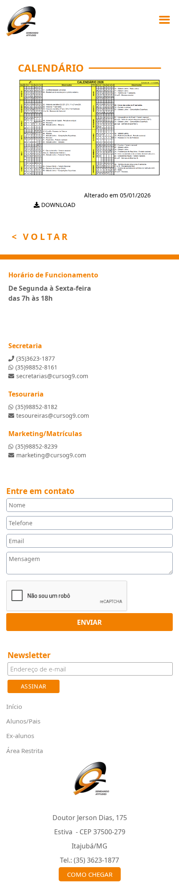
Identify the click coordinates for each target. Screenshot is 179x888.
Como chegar (89, 874)
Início (14, 706)
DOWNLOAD (57, 205)
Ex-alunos (20, 735)
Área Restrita (24, 750)
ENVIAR (89, 621)
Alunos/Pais (23, 721)
